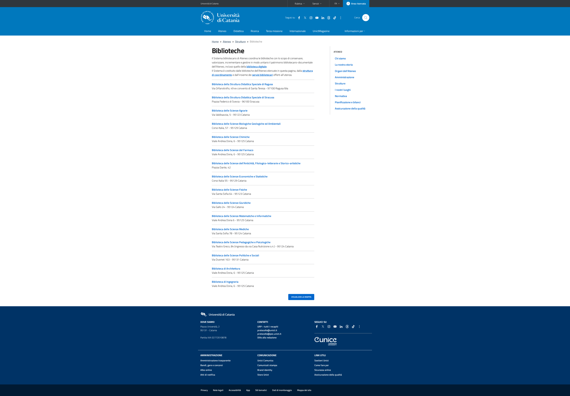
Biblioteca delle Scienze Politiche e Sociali (235, 255)
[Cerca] (365, 17)
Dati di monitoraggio (282, 390)
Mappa (304, 390)
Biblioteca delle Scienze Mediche (230, 229)
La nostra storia (344, 65)
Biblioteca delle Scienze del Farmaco (232, 150)
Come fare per (321, 365)
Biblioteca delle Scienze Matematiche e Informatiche (241, 216)
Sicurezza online (322, 370)
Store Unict (263, 374)
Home (207, 31)
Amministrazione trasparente (215, 360)
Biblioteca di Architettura (226, 269)
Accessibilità (235, 390)
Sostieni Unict (321, 360)
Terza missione (274, 31)
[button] (337, 3)
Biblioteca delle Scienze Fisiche (229, 190)
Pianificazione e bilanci (348, 102)
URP (259, 326)
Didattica (238, 31)
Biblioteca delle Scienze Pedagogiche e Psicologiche (241, 242)
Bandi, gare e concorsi (211, 365)
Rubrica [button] (298, 3)
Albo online (206, 370)
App (248, 390)
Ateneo (222, 31)
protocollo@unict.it (267, 330)
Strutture (240, 42)
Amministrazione (344, 77)
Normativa (341, 96)
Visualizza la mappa (301, 296)
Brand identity (264, 370)
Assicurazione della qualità (350, 108)
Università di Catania (209, 3)
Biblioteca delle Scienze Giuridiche (231, 203)
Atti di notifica (207, 374)
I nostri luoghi (343, 90)
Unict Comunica (265, 360)
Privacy (204, 390)
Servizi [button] (315, 3)
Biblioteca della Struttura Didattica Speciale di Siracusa (243, 97)
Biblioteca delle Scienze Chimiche (231, 137)
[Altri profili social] (339, 17)
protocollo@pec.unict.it (269, 334)
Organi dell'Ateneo (345, 71)
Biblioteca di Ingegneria (225, 282)
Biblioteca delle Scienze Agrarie (229, 111)
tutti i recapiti (271, 326)
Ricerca (255, 31)
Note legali (218, 390)
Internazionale (298, 31)
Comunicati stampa (267, 365)
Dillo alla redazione (267, 337)
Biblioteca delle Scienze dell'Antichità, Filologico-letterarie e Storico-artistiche (256, 163)
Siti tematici (261, 390)
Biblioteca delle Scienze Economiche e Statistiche (239, 176)
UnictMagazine (321, 31)
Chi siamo (340, 58)
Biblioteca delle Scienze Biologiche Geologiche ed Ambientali (246, 124)
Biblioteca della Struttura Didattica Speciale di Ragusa (242, 84)
